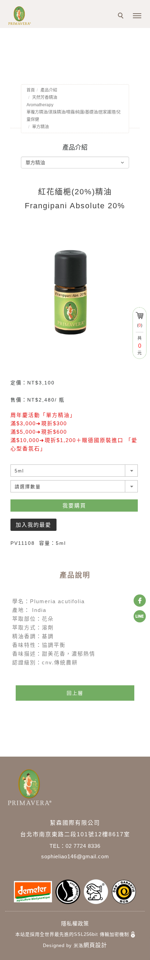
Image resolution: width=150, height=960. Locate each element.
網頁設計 (95, 945)
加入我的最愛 (33, 525)
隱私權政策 (75, 923)
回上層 (75, 693)
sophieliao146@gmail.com (75, 856)
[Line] (140, 616)
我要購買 (74, 505)
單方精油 (40, 126)
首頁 (31, 90)
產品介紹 (48, 90)
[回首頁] (28, 15)
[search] (121, 16)
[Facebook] (140, 600)
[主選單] (137, 16)
